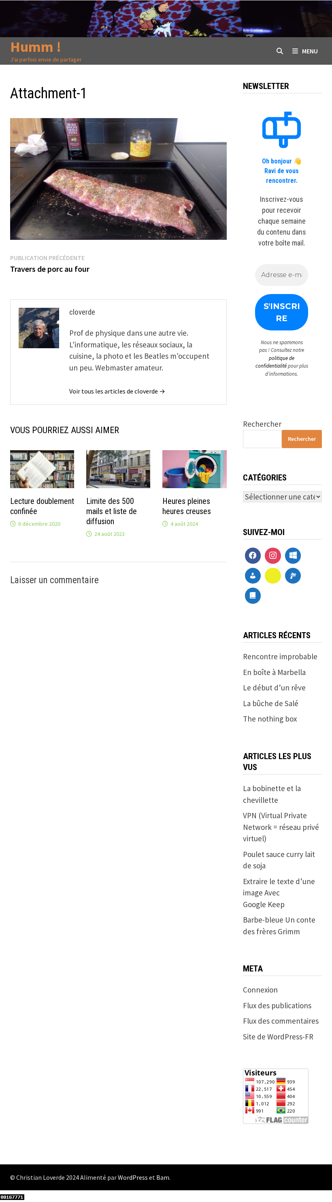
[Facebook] (253, 556)
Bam (162, 1177)
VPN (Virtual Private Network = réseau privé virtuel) (281, 827)
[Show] (273, 576)
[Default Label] (293, 556)
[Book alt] (253, 596)
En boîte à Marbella (274, 672)
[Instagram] (273, 556)
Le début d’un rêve (274, 687)
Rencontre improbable (280, 656)
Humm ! (35, 47)
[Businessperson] (253, 576)
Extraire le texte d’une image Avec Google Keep (279, 892)
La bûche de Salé (270, 703)
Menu (310, 51)
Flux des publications (277, 1005)
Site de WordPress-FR (278, 1036)
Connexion (260, 990)
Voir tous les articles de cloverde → (117, 391)
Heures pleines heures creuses (186, 506)
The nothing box (270, 719)
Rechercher (262, 424)
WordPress (133, 1177)
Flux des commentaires (281, 1021)
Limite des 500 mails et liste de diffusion (111, 511)
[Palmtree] (293, 576)
